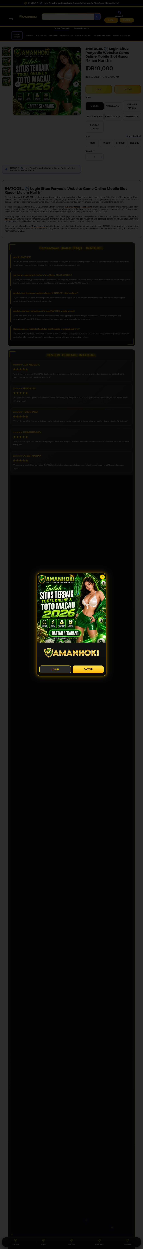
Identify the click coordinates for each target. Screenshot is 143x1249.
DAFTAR (88, 669)
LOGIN (55, 669)
